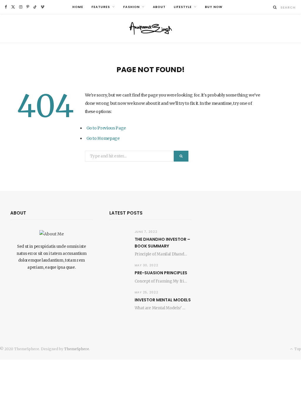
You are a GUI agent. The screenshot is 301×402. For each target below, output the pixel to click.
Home (77, 7)
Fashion (131, 7)
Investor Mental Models (163, 300)
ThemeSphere (76, 349)
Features (100, 7)
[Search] (275, 7)
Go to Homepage (103, 138)
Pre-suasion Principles (161, 273)
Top (297, 349)
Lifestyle (183, 7)
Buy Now (214, 7)
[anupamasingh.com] (150, 28)
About (159, 7)
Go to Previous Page (106, 128)
